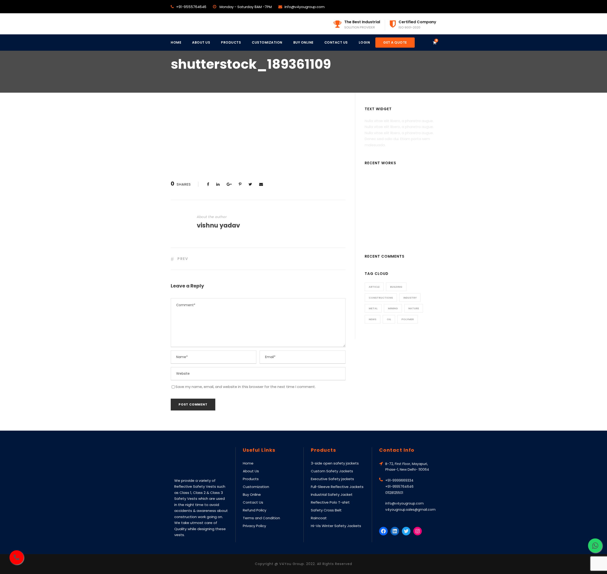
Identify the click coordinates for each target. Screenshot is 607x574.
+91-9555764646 (191, 6)
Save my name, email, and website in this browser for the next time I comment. (245, 386)
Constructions (381, 298)
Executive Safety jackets (332, 478)
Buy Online (303, 42)
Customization (267, 42)
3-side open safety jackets (335, 463)
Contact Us (336, 42)
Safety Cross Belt (326, 510)
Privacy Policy (254, 525)
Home (176, 42)
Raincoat (319, 517)
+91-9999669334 (399, 480)
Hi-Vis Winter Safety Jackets (336, 525)
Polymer (407, 319)
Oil (389, 319)
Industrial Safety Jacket (332, 494)
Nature (413, 308)
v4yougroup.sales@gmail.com (410, 509)
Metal (373, 308)
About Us (201, 42)
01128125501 (394, 492)
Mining (393, 308)
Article (374, 287)
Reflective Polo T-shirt (330, 502)
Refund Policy (254, 510)
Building (396, 287)
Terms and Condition (261, 517)
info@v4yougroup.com (305, 6)
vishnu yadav (218, 225)
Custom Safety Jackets (332, 471)
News (372, 319)
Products (231, 42)
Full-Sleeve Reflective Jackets (337, 486)
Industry (410, 298)
